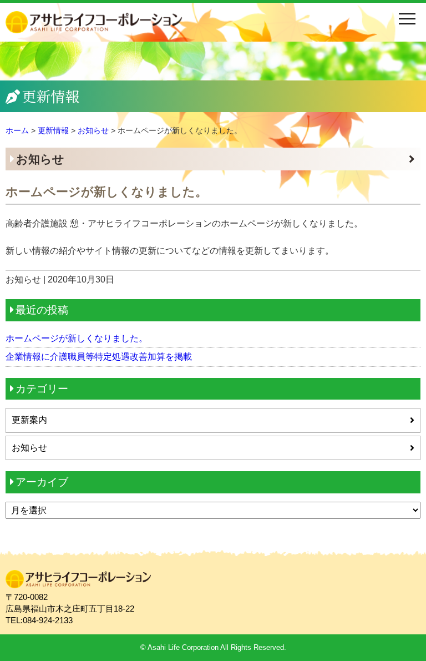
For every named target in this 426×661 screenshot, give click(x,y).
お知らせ (40, 159)
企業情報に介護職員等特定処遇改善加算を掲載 (99, 356)
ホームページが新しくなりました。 (77, 338)
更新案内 (29, 420)
